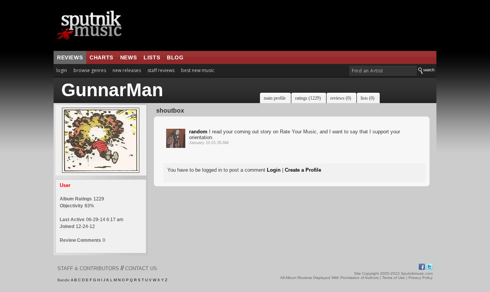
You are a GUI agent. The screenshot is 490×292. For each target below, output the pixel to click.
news (128, 57)
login (61, 70)
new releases (127, 70)
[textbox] (383, 70)
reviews (70, 57)
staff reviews (161, 70)
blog (175, 57)
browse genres (90, 70)
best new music (197, 70)
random (198, 132)
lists (152, 57)
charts (101, 57)
